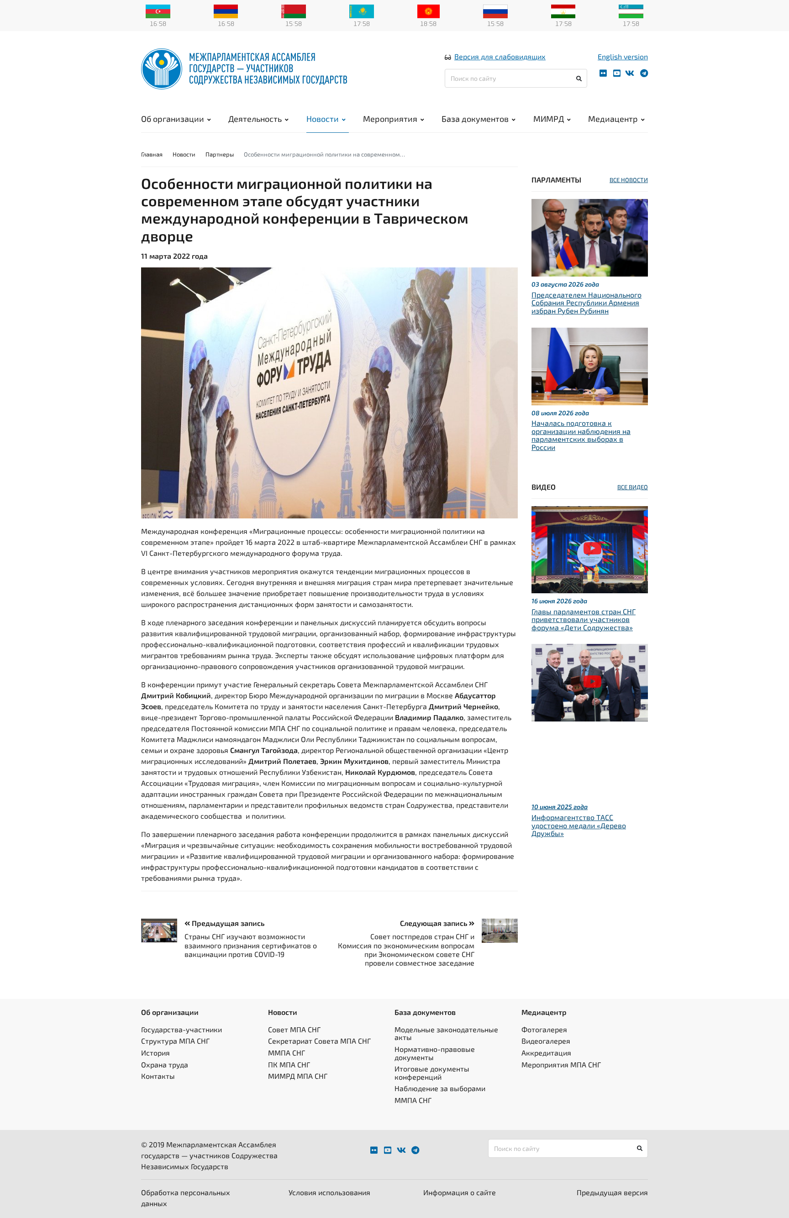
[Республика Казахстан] (361, 10)
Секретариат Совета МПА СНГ (319, 1040)
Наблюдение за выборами (439, 1088)
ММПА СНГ (286, 1052)
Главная (152, 154)
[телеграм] (644, 73)
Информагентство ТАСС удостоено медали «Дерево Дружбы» (578, 825)
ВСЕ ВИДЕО (632, 487)
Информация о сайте (459, 1192)
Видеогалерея (545, 1040)
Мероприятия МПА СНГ (561, 1064)
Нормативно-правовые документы (434, 1053)
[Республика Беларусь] (293, 10)
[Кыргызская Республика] (428, 10)
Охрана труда (164, 1064)
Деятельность (255, 119)
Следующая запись (434, 923)
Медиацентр (613, 119)
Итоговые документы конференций (431, 1072)
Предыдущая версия (612, 1192)
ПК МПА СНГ (289, 1064)
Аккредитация (546, 1052)
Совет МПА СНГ (294, 1029)
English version (623, 56)
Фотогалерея (544, 1029)
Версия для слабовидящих (500, 56)
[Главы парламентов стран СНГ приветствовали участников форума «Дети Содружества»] (589, 548)
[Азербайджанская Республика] (158, 10)
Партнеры (219, 154)
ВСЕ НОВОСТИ (629, 179)
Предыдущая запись (227, 923)
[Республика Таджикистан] (563, 10)
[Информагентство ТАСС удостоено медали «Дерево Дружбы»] (589, 681)
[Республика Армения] (226, 10)
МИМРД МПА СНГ (297, 1076)
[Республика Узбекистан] (631, 10)
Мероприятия (390, 119)
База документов (475, 119)
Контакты (158, 1076)
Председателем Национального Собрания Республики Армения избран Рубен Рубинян (586, 302)
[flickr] (603, 73)
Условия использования (329, 1192)
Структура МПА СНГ (175, 1040)
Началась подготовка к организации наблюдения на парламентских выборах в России (581, 434)
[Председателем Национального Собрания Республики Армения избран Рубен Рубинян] (589, 236)
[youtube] (617, 73)
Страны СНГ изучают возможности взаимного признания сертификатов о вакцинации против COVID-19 (250, 945)
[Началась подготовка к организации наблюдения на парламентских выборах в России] (589, 365)
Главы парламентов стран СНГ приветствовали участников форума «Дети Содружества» (583, 619)
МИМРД (548, 119)
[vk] (629, 73)
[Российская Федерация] (495, 10)
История (155, 1052)
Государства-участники (181, 1029)
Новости (322, 119)
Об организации (172, 119)
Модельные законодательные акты (446, 1033)
